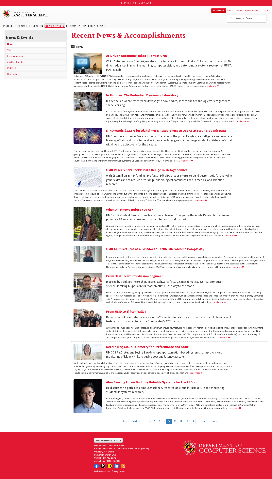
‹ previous (135, 421)
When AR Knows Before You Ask (129, 209)
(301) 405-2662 (113, 460)
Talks (9, 50)
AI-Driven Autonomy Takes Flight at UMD (136, 55)
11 (175, 421)
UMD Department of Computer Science (25, 14)
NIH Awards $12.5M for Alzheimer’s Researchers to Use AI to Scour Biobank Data (166, 130)
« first (124, 421)
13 (187, 421)
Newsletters (13, 74)
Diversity (89, 26)
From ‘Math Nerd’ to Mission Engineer (134, 276)
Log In (265, 10)
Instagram (110, 466)
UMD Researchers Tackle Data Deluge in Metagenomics (146, 170)
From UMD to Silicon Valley (126, 311)
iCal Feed (11, 68)
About (230, 10)
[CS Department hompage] (224, 446)
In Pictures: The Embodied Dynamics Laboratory (142, 95)
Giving (101, 26)
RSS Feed (123, 466)
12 (181, 421)
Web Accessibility (102, 471)
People (8, 26)
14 (192, 421)
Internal (238, 10)
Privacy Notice (118, 471)
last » (214, 421)
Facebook (96, 466)
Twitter (103, 466)
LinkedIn (116, 466)
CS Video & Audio (15, 62)
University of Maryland (136, 3)
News (10, 44)
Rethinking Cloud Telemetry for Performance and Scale (147, 347)
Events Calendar (15, 56)
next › (205, 421)
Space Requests (252, 10)
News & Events (54, 26)
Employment (218, 10)
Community (73, 26)
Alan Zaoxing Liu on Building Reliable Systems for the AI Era (150, 382)
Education (36, 26)
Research (21, 26)
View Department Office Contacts (108, 440)
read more (212, 86)
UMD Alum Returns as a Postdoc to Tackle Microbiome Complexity (155, 249)
